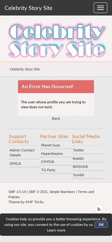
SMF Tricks (35, 202)
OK (101, 224)
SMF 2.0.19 (17, 192)
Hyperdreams (52, 153)
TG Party (48, 170)
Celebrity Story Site (29, 8)
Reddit (78, 158)
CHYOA (47, 162)
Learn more (56, 230)
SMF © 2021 (38, 192)
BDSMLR (80, 166)
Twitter (78, 150)
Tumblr (78, 175)
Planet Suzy (50, 145)
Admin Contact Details (22, 152)
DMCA (15, 163)
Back (56, 118)
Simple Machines (62, 192)
